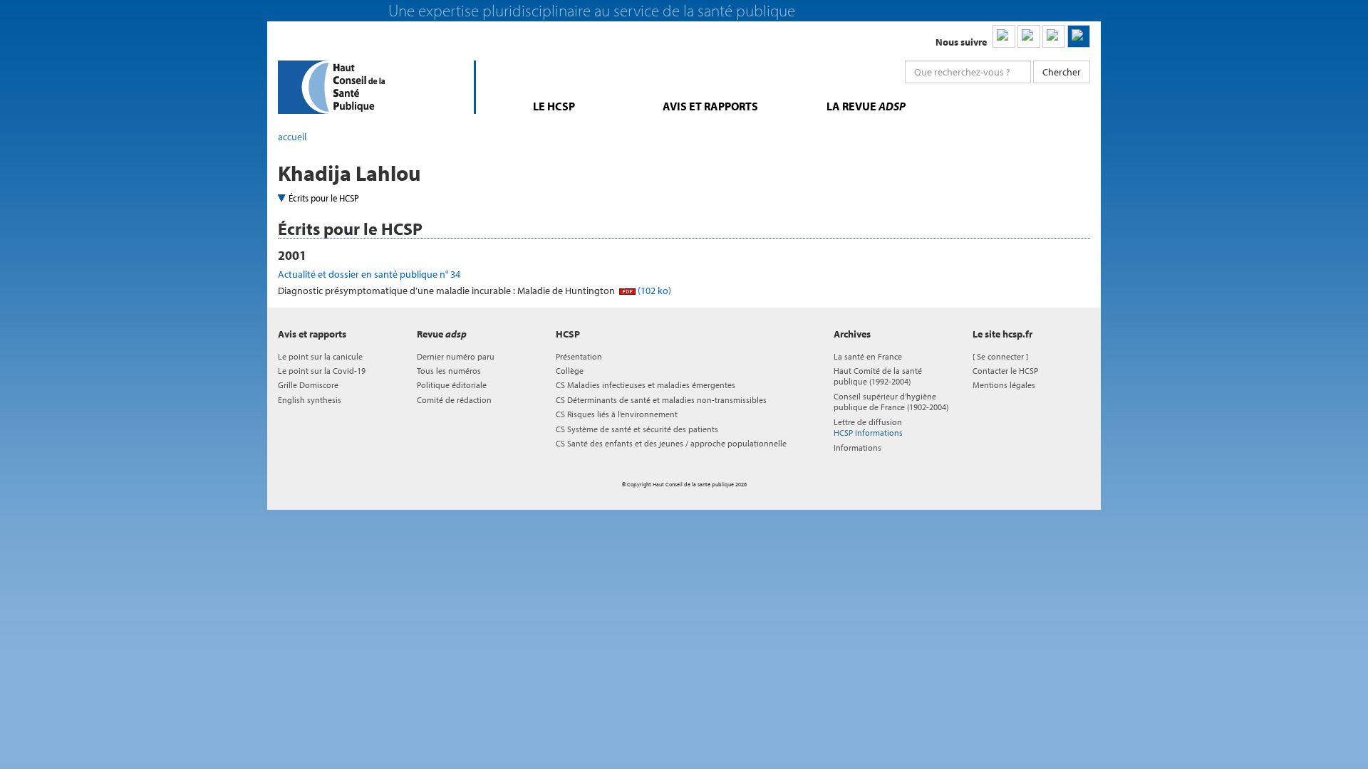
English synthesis (309, 399)
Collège (570, 370)
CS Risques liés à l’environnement (617, 414)
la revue (866, 106)
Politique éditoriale (452, 385)
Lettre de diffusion (868, 427)
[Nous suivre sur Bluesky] (1028, 36)
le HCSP (554, 106)
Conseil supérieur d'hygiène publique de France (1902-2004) (891, 401)
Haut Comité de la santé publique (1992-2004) (878, 376)
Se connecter (1000, 356)
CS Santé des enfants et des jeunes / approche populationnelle (671, 443)
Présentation (579, 356)
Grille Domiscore (308, 385)
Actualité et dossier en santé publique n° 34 (369, 274)
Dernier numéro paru (455, 356)
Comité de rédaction (454, 399)
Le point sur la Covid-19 (322, 370)
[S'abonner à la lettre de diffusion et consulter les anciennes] (1078, 36)
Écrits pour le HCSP (324, 198)
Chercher (1061, 72)
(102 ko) (653, 290)
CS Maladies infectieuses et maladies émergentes (645, 385)
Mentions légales (1004, 385)
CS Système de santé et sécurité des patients (637, 429)
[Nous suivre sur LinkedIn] (1004, 36)
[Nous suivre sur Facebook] (1053, 36)
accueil (292, 136)
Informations (857, 447)
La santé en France (868, 356)
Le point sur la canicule (320, 356)
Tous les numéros (449, 370)
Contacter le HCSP (1005, 370)
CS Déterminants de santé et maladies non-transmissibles (661, 399)
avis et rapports (710, 106)
